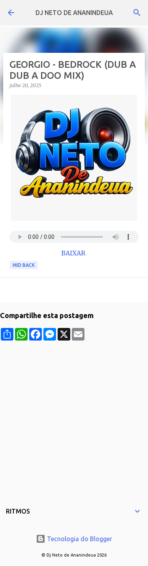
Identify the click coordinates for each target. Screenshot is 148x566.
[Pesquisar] (137, 12)
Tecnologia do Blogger (78, 538)
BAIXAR (74, 253)
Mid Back (24, 265)
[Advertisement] (74, 414)
